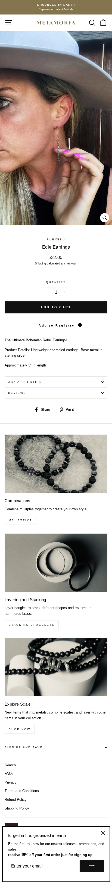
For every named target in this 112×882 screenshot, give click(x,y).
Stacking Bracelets (32, 624)
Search (10, 765)
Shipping (40, 263)
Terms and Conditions (22, 791)
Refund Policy (16, 799)
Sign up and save (24, 747)
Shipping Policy (17, 808)
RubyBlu (56, 239)
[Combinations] (56, 464)
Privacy (11, 782)
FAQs (9, 774)
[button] (56, 324)
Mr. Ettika (20, 520)
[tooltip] (80, 325)
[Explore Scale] (56, 667)
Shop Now (19, 729)
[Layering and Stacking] (56, 563)
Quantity (56, 282)
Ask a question (25, 381)
